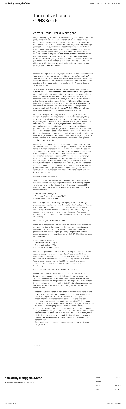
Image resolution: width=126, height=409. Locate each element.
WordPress (118, 403)
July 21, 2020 (36, 346)
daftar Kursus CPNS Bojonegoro (54, 33)
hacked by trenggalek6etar (17, 3)
